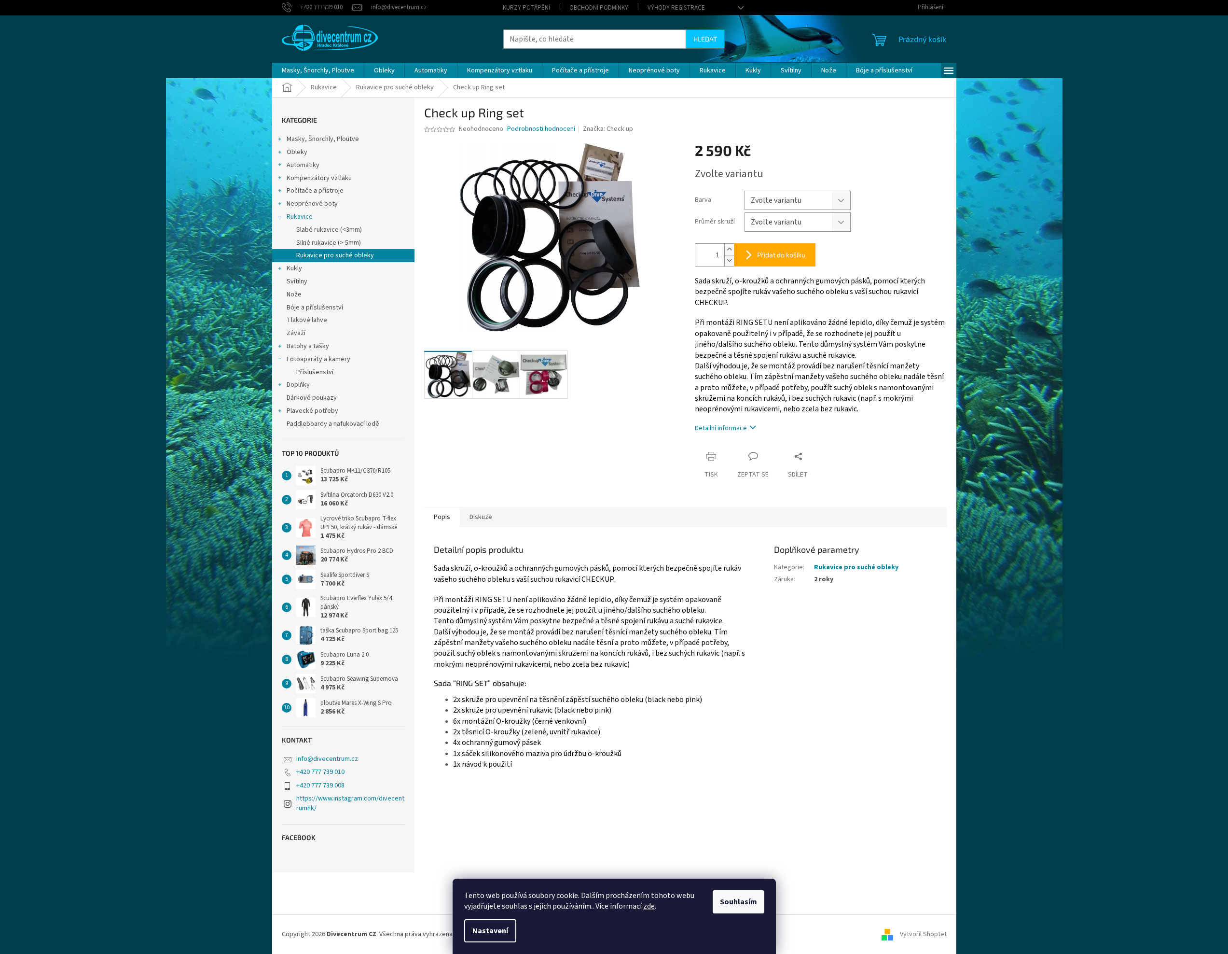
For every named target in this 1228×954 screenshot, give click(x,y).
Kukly (294, 268)
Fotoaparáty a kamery (318, 359)
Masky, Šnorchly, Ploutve (323, 139)
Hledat (705, 39)
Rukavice (300, 217)
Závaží (296, 333)
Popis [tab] (442, 517)
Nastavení (490, 931)
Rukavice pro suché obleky (335, 255)
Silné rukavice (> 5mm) (328, 243)
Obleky (297, 152)
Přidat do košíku (781, 255)
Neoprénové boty (312, 204)
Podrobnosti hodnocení (541, 129)
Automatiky (303, 165)
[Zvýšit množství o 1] (729, 249)
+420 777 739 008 (320, 785)
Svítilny (297, 281)
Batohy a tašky (308, 346)
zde (649, 906)
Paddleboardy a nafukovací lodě (333, 424)
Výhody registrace (676, 7)
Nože (294, 294)
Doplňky (298, 385)
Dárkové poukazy (312, 398)
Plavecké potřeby (312, 411)
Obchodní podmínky (598, 7)
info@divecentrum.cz (327, 759)
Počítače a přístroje (315, 191)
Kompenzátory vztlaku (319, 178)
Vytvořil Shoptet (923, 934)
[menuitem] (318, 70)
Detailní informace (721, 428)
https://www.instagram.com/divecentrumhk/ (350, 803)
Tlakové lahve (307, 320)
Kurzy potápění (526, 7)
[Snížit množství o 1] (729, 260)
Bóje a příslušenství (315, 307)
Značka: (608, 129)
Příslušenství (314, 372)
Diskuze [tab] (480, 517)
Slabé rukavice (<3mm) (329, 230)
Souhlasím (738, 902)
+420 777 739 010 (320, 772)
